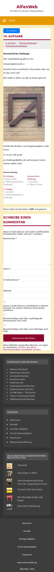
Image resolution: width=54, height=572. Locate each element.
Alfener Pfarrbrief (19, 369)
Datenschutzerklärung (21, 441)
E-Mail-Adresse (11, 279)
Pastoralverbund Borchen (22, 385)
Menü (12, 20)
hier (32, 58)
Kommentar (10, 238)
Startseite (22, 465)
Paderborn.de (16, 382)
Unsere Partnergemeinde (22, 395)
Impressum (15, 437)
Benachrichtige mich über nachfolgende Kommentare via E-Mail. (22, 319)
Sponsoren (15, 419)
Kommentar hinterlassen (16, 46)
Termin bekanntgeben (21, 433)
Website (7, 290)
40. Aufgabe (8, 176)
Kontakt (14, 424)
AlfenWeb (27, 6)
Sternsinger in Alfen (27, 472)
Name (7, 268)
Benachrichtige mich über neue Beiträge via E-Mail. (26, 330)
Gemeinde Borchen (19, 375)
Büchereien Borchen (20, 372)
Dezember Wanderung (28, 505)
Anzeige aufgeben (19, 428)
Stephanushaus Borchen (22, 389)
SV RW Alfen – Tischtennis (23, 392)
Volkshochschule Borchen (22, 399)
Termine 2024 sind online (29, 489)
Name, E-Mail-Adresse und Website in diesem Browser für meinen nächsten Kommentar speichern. (25, 307)
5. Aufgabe (8, 189)
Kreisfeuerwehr (17, 379)
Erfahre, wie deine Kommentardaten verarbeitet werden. (22, 348)
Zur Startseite (11, 31)
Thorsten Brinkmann (28, 43)
